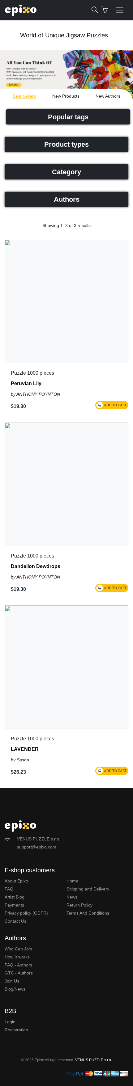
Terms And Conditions (87, 913)
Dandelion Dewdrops (35, 566)
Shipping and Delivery (87, 888)
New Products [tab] (65, 96)
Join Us (12, 981)
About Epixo (16, 880)
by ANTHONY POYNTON (35, 394)
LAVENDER (25, 749)
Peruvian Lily (26, 383)
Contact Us (15, 921)
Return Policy (79, 905)
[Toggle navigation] (119, 10)
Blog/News (15, 989)
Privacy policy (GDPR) (26, 913)
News (71, 896)
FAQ (9, 888)
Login (10, 1021)
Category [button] (66, 172)
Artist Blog (14, 896)
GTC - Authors (19, 972)
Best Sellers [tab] (24, 96)
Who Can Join (18, 948)
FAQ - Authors (18, 964)
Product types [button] (66, 144)
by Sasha (20, 759)
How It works (17, 956)
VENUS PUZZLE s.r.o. (93, 1060)
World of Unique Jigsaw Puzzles (64, 35)
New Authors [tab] (108, 96)
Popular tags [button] (68, 117)
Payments (14, 905)
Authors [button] (66, 199)
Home (72, 880)
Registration (16, 1029)
